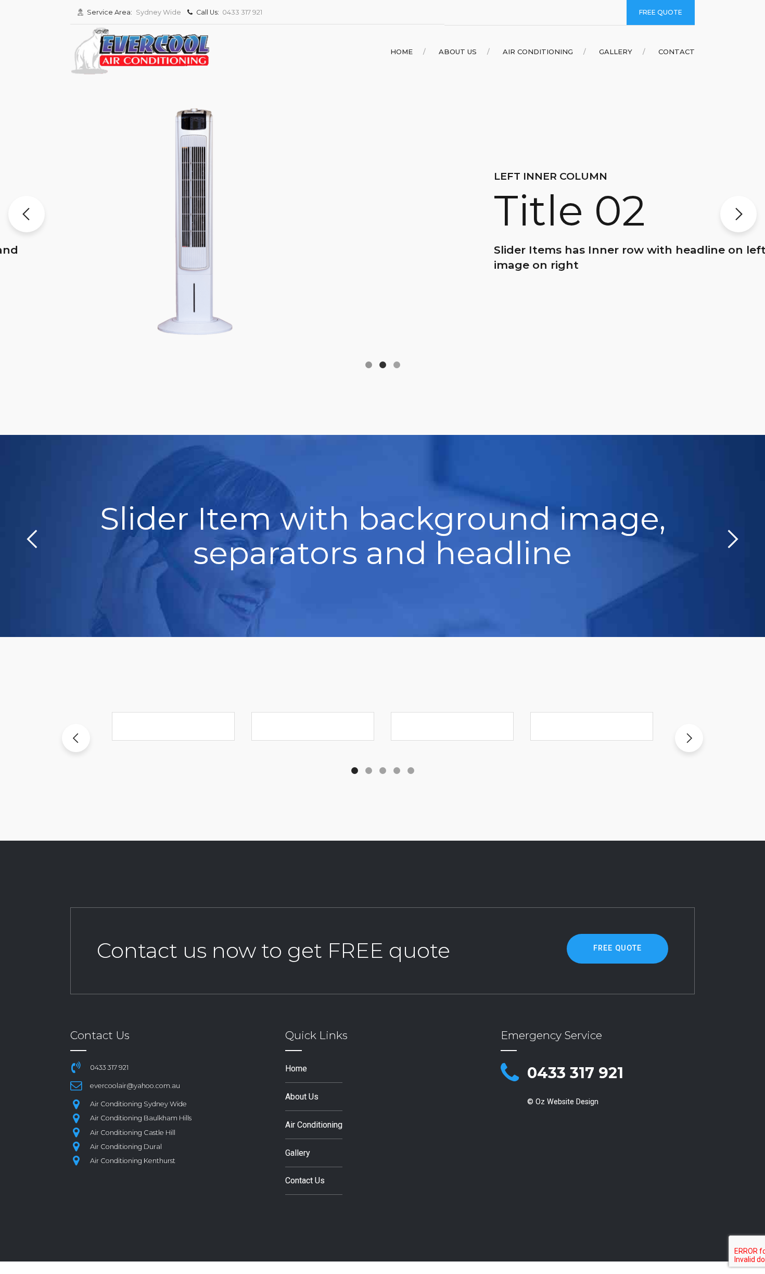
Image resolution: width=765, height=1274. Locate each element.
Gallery (615, 51)
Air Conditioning (538, 51)
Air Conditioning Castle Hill (132, 1132)
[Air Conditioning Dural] (76, 1146)
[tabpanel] (173, 726)
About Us (458, 51)
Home (401, 51)
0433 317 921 (575, 1073)
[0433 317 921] (510, 1073)
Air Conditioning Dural (126, 1147)
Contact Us (305, 1180)
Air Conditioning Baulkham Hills (141, 1118)
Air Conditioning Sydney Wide (138, 1104)
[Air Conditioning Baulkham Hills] (76, 1118)
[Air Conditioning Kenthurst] (76, 1160)
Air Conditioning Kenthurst (132, 1161)
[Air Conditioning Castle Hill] (76, 1132)
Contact (676, 51)
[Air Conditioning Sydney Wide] (76, 1104)
